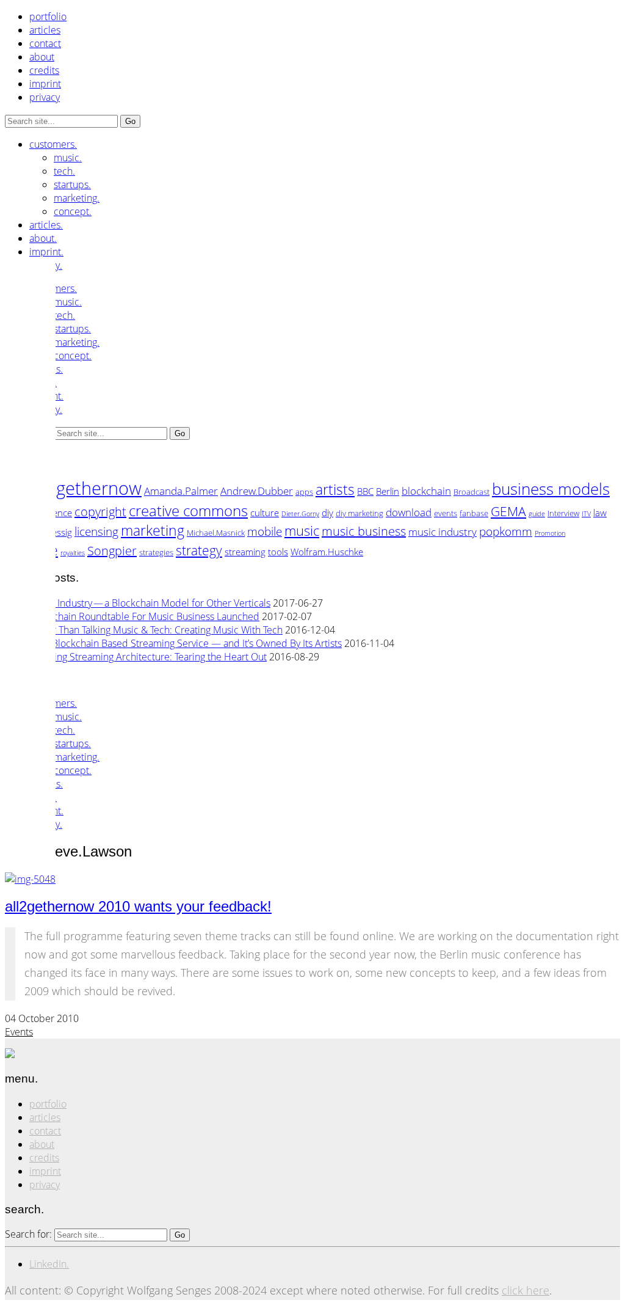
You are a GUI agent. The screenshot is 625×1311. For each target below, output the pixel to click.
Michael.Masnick (216, 532)
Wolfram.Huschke (327, 551)
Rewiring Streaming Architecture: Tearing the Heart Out (148, 656)
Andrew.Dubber (256, 490)
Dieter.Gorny (300, 513)
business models (551, 489)
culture (264, 512)
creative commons (188, 510)
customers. (53, 144)
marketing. (76, 198)
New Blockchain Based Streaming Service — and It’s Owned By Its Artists (185, 643)
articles (44, 30)
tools (278, 551)
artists (335, 489)
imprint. (46, 251)
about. (43, 238)
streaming (245, 551)
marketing (152, 530)
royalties (72, 553)
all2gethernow (85, 488)
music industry (442, 531)
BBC (365, 491)
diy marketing (359, 513)
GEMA (508, 511)
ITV (586, 513)
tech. (64, 171)
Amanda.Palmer (181, 490)
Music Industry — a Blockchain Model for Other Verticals (149, 603)
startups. (72, 184)
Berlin (387, 491)
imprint (45, 83)
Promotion (550, 533)
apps (304, 491)
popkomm (505, 531)
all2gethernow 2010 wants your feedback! (138, 906)
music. (68, 157)
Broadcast (471, 491)
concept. (73, 211)
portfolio (48, 16)
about (41, 57)
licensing (96, 531)
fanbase (474, 513)
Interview (563, 513)
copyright (100, 511)
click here (525, 1290)
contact (45, 43)
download (409, 512)
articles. (46, 225)
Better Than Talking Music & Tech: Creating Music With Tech (156, 630)
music (301, 530)
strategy (199, 550)
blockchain (426, 490)
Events (19, 1032)
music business (364, 531)
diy (327, 512)
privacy (44, 97)
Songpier (112, 550)
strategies (156, 552)
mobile (264, 531)
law (600, 512)
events (445, 513)
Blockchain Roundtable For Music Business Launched (144, 616)
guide (537, 513)
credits (44, 70)
